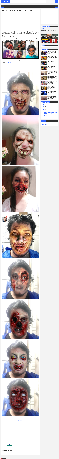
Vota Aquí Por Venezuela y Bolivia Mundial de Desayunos (52, 57)
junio (45, 117)
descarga (9, 62)
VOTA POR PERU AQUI (45, 28)
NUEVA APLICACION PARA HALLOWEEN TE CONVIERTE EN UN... (50, 113)
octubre (45, 111)
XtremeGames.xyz (44, 124)
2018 (44, 107)
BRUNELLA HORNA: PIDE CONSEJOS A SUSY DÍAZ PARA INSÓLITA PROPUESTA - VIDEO (52, 82)
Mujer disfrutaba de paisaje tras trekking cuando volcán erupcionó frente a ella (52, 97)
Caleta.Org (5, 2)
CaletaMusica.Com (44, 123)
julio (45, 115)
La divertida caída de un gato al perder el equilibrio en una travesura (52, 72)
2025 (44, 104)
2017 (44, 109)
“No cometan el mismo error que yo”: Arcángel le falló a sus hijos (51, 52)
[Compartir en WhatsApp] (9, 446)
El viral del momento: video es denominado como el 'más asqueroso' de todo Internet (52, 77)
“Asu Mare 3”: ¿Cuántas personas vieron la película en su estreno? (52, 87)
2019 (44, 106)
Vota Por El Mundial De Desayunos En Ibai (51, 67)
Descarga (20, 420)
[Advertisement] (20, 20)
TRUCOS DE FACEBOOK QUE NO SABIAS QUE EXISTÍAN (51, 92)
